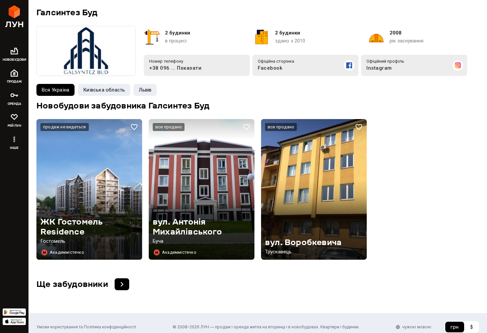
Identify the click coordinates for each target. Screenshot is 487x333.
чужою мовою (416, 326)
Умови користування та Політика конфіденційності (86, 326)
